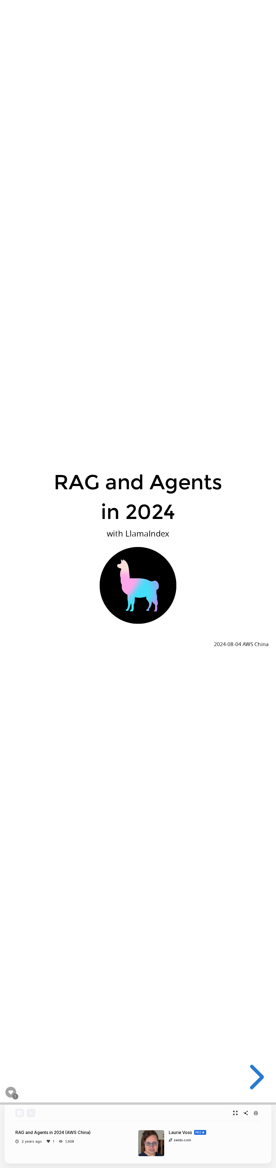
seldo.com (182, 1140)
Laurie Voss (180, 1132)
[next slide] (254, 1077)
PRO (198, 1132)
